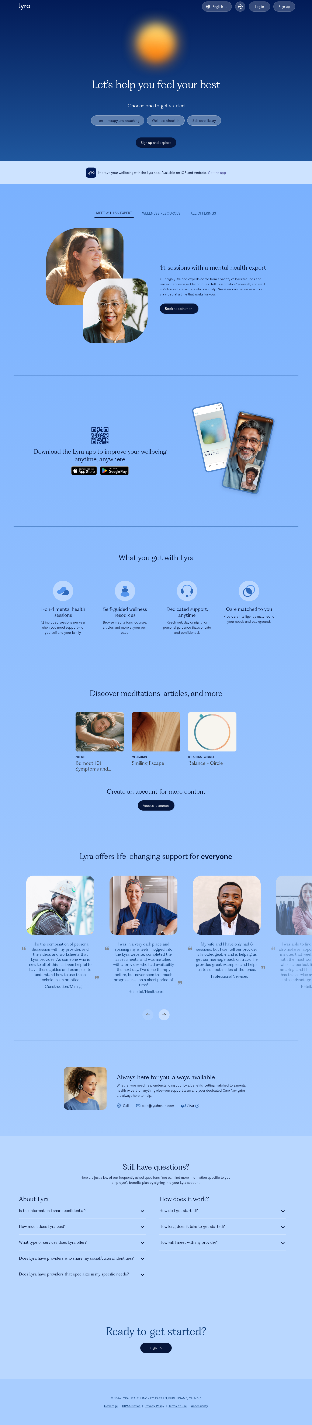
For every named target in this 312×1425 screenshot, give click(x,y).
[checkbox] (117, 120)
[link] (217, 173)
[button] (24, 7)
